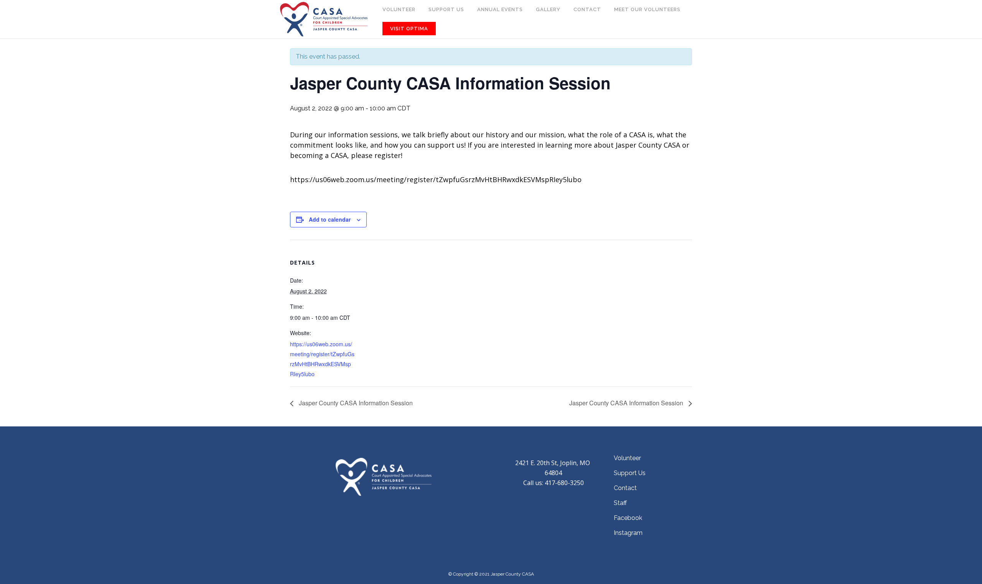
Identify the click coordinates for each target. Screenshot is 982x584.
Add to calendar (330, 219)
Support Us (630, 473)
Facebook (628, 517)
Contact (625, 488)
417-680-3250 (564, 483)
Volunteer (627, 458)
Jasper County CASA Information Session (355, 402)
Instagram (628, 532)
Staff (620, 503)
